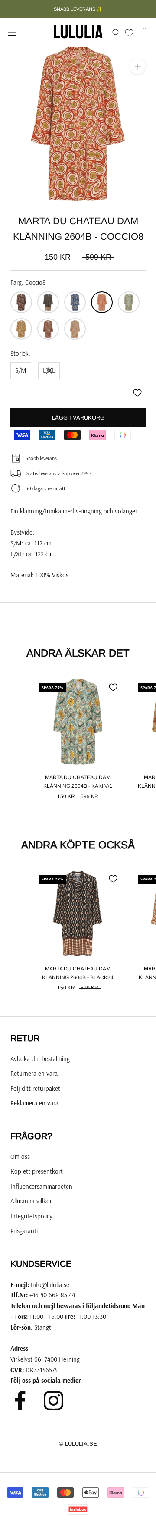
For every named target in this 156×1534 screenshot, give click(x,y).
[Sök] (116, 32)
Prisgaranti (24, 1231)
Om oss (20, 1156)
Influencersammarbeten (41, 1186)
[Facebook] (20, 1400)
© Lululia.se (78, 1443)
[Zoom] (137, 66)
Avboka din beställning (40, 1059)
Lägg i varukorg (78, 417)
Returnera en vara (34, 1073)
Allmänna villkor (31, 1201)
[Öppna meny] (12, 31)
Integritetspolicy (31, 1216)
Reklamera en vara (34, 1103)
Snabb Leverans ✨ (78, 9)
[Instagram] (53, 1400)
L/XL (49, 370)
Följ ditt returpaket (35, 1088)
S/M (20, 370)
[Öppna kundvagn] (144, 32)
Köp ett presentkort (36, 1171)
